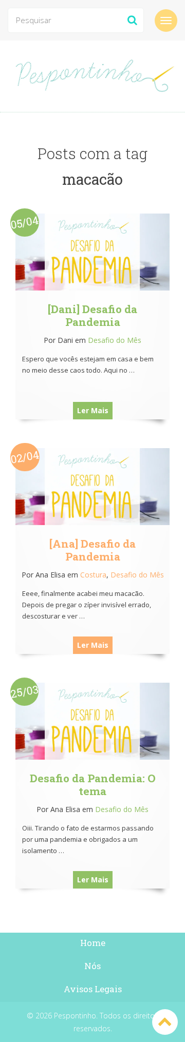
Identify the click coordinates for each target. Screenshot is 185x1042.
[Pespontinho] (92, 76)
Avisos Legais (93, 989)
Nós (92, 966)
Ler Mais (92, 410)
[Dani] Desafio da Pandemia (92, 315)
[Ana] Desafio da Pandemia (92, 550)
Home (92, 943)
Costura (93, 575)
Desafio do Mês (114, 340)
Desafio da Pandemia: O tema (93, 784)
